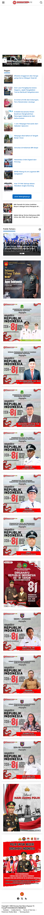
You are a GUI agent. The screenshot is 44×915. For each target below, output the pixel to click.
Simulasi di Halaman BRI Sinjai (26, 148)
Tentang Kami (24, 912)
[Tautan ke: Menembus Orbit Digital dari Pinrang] (8, 163)
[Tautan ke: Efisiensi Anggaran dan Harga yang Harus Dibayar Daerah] (8, 79)
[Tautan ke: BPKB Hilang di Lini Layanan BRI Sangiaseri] (8, 175)
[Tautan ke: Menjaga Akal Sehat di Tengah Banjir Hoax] (8, 139)
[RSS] (25, 898)
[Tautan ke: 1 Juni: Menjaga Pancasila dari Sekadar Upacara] (8, 127)
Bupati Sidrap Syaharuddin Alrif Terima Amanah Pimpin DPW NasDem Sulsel (21, 247)
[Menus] (3, 2)
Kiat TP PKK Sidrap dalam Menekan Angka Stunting (24, 185)
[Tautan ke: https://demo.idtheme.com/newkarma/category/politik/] (40, 229)
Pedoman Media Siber (9, 912)
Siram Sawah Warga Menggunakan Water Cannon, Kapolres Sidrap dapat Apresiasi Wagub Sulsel (10, 62)
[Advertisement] (22, 30)
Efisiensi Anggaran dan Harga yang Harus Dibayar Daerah (26, 77)
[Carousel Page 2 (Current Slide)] (23, 253)
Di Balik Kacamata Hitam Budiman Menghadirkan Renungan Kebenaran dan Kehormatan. (24, 115)
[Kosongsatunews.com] (22, 2)
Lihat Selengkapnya (22, 196)
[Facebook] (18, 898)
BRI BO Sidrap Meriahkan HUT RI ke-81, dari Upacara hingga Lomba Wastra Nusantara (32, 62)
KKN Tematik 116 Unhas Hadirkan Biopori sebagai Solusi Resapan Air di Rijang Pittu (27, 205)
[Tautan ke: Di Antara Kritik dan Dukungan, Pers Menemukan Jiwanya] (8, 103)
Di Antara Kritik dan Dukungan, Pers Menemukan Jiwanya (26, 101)
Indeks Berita (16, 910)
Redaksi (6, 910)
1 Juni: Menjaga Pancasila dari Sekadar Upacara (26, 125)
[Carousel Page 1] (21, 253)
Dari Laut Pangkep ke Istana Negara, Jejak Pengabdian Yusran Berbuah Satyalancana (26, 90)
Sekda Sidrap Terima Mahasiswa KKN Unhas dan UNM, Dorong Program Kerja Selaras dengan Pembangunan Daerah (27, 216)
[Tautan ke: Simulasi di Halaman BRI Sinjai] (8, 151)
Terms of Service (29, 910)
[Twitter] (22, 898)
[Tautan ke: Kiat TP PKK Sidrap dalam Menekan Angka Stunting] (8, 187)
